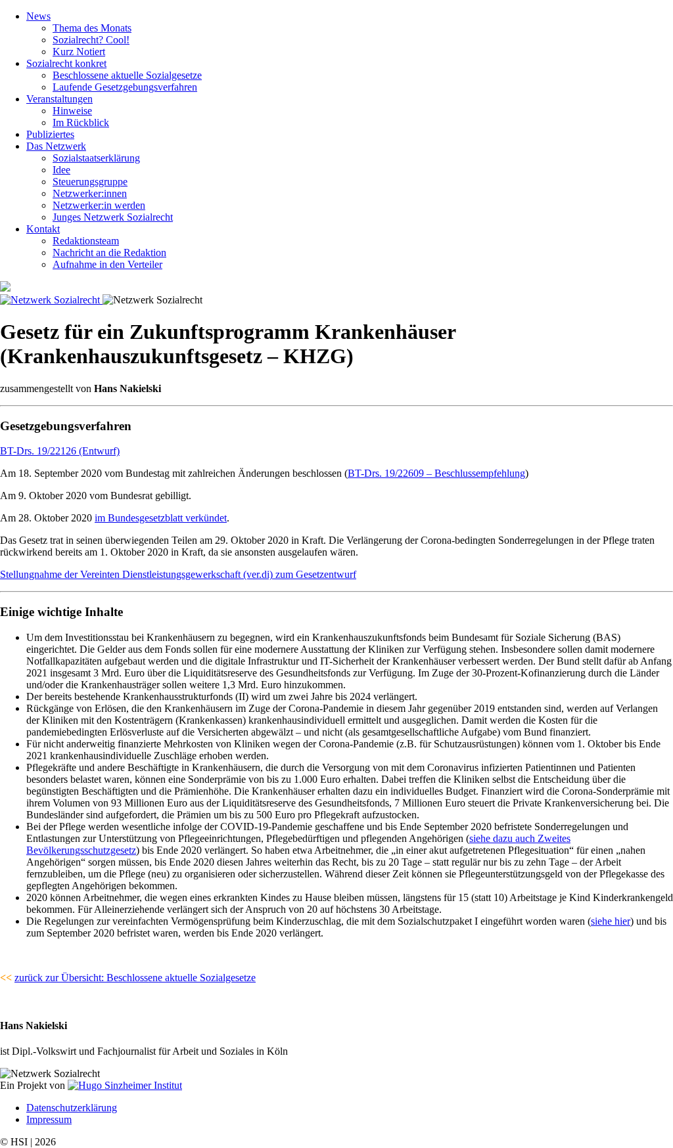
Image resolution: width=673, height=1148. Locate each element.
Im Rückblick (81, 122)
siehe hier (610, 921)
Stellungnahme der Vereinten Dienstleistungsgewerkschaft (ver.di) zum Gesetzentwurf (178, 574)
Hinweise (72, 110)
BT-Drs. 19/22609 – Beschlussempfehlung (436, 473)
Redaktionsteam (86, 240)
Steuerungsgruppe (90, 181)
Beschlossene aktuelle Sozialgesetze (127, 75)
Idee (61, 169)
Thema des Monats (92, 27)
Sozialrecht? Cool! (91, 39)
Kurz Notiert (79, 51)
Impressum (49, 1119)
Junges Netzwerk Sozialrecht (113, 217)
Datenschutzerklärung (71, 1107)
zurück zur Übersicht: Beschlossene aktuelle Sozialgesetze (135, 977)
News (38, 16)
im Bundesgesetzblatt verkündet (161, 517)
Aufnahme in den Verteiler (107, 264)
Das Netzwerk (56, 146)
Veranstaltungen (59, 98)
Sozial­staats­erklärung (96, 158)
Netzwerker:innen (90, 193)
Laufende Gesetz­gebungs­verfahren (125, 87)
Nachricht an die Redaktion (109, 252)
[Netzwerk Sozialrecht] (51, 299)
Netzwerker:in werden (99, 205)
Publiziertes (50, 134)
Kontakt (43, 228)
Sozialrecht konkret (66, 63)
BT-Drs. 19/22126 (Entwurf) (60, 450)
